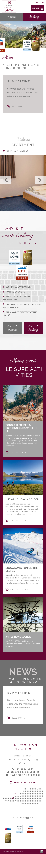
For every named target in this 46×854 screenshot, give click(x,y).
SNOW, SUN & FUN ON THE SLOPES (23, 545)
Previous (5, 180)
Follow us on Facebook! (24, 775)
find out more (19, 452)
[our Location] (23, 796)
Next (40, 180)
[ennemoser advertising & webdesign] (41, 851)
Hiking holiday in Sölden (23, 477)
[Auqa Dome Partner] (27, 45)
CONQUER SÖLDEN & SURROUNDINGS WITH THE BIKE (23, 403)
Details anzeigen (18, 151)
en (42, 2)
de (37, 2)
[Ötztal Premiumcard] (36, 45)
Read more (18, 107)
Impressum (7, 851)
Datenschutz (17, 851)
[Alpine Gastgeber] (22, 272)
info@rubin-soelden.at (24, 772)
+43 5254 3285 (24, 769)
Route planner (25, 782)
